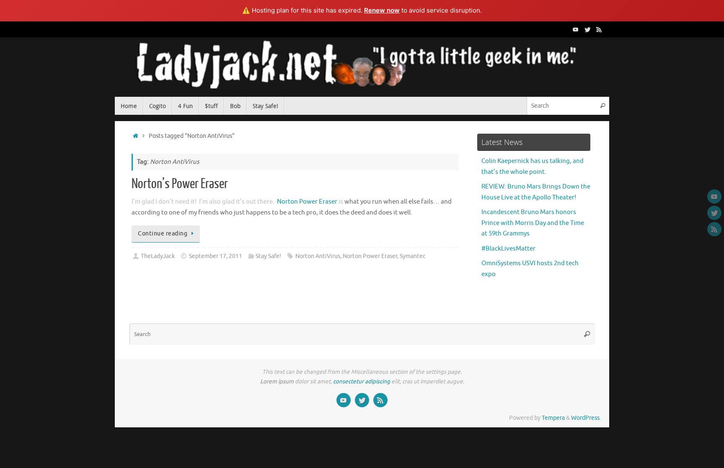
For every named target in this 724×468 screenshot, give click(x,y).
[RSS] (599, 29)
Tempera (553, 417)
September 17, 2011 (215, 256)
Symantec (413, 256)
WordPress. (586, 417)
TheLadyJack (158, 256)
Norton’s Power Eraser (180, 183)
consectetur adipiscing (361, 381)
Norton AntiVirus (317, 256)
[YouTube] (576, 29)
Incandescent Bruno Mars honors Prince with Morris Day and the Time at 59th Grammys (532, 223)
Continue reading (162, 233)
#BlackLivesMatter (508, 249)
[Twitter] (587, 29)
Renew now (382, 10)
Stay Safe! (268, 256)
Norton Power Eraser (307, 202)
